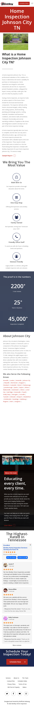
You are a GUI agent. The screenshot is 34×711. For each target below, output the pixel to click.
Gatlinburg (23, 399)
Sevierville (18, 380)
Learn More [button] (8, 525)
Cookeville (13, 385)
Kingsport (22, 383)
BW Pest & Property (13, 687)
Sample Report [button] (7, 156)
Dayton (21, 387)
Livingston (17, 401)
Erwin (11, 401)
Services (8, 678)
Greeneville (17, 392)
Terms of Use (22, 684)
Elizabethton (27, 397)
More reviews (17, 645)
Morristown (14, 383)
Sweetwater (15, 390)
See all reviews (11, 557)
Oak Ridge (10, 392)
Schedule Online (22, 681)
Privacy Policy (11, 684)
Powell (24, 392)
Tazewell (5, 397)
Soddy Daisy (6, 394)
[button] (32, 3)
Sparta (16, 387)
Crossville (22, 394)
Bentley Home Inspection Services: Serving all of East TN (15, 548)
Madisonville (6, 390)
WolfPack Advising (24, 701)
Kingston (5, 401)
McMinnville (7, 399)
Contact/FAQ (11, 681)
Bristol (19, 385)
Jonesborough (8, 387)
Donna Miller (13, 589)
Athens (27, 387)
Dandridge (16, 399)
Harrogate (15, 394)
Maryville (6, 383)
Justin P (11, 564)
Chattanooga (27, 385)
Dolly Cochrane (13, 617)
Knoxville (5, 380)
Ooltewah (12, 397)
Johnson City (26, 380)
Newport (19, 397)
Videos (24, 687)
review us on (21, 557)
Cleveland (6, 385)
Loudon (12, 380)
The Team (25, 678)
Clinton (22, 390)
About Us (16, 678)
